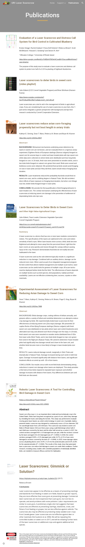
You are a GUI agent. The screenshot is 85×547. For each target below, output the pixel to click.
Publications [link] (74, 3)
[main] (42, 16)
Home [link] (52, 3)
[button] (82, 2)
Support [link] (60, 3)
